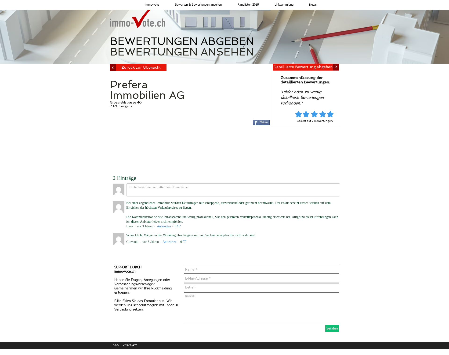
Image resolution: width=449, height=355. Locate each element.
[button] (194, 5)
